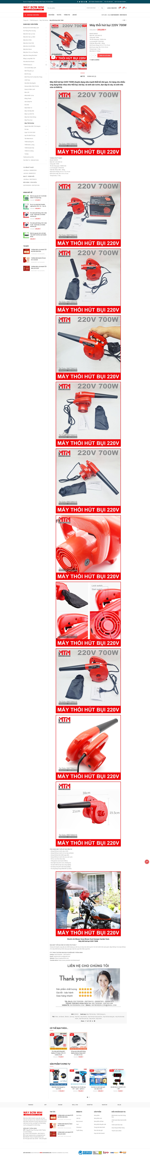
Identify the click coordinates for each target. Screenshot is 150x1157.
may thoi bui (83, 1016)
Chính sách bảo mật (117, 1124)
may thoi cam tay (83, 1018)
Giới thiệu (79, 1115)
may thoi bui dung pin (108, 1016)
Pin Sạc (27, 129)
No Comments (41, 253)
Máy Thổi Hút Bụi (44, 20)
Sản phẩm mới (98, 1118)
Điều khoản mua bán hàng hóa (119, 1116)
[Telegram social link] (86, 2)
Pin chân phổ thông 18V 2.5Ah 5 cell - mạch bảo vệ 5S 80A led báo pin (38, 214)
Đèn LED (27, 92)
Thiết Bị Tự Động (29, 151)
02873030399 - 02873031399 (31, 185)
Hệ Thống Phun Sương (29, 30)
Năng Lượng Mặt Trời (29, 58)
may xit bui (92, 1018)
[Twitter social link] (80, 2)
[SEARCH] (102, 8)
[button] (66, 1039)
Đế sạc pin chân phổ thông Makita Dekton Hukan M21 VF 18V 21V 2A (78, 1053)
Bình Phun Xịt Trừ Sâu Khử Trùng (33, 77)
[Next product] (126, 20)
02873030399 (115, 15)
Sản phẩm (96, 1115)
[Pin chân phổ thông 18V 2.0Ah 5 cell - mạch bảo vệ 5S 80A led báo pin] (26, 226)
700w (56, 1016)
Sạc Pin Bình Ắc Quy (30, 135)
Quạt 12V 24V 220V (30, 132)
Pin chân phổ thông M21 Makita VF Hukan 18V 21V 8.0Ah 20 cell (58, 1053)
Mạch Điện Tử (28, 107)
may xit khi (99, 1018)
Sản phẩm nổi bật (98, 1121)
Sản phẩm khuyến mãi (100, 1124)
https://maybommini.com (37, 1137)
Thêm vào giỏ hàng (104, 55)
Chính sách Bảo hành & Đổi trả (119, 1120)
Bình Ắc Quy (28, 74)
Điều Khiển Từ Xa (29, 95)
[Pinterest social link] (82, 2)
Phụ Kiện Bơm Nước (28, 61)
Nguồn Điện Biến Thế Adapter (32, 126)
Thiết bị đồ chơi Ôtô (28, 157)
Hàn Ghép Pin (28, 101)
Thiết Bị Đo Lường (29, 144)
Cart (77, 1124)
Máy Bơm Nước (27, 49)
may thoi (77, 1016)
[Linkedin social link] (84, 2)
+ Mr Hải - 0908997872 (29, 173)
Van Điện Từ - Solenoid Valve (31, 160)
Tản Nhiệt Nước (29, 138)
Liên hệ (78, 1118)
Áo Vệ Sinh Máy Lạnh (30, 67)
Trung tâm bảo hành (99, 1127)
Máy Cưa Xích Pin (29, 114)
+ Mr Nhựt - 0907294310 (30, 179)
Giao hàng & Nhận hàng (118, 1127)
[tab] (82, 75)
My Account (79, 1121)
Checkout (78, 1127)
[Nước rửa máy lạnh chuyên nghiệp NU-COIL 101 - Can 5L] (26, 206)
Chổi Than (27, 80)
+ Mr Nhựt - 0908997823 (30, 170)
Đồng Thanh (28, 98)
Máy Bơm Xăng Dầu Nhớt (30, 55)
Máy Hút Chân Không (30, 117)
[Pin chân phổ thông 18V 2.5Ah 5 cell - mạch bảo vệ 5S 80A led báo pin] (26, 216)
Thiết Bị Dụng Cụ (34, 20)
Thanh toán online (116, 1130)
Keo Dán (27, 104)
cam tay (72, 1016)
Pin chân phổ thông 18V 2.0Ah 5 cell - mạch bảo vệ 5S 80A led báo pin (38, 224)
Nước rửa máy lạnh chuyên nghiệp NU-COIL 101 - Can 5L (38, 205)
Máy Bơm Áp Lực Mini (29, 37)
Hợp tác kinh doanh (99, 1133)
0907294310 (123, 15)
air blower (61, 1016)
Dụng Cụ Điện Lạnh (30, 89)
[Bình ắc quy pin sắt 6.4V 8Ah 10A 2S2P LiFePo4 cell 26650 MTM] (26, 236)
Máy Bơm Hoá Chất (28, 43)
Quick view (66, 1043)
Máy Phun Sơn (28, 120)
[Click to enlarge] (53, 57)
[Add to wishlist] (66, 1035)
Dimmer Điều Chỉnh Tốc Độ (32, 86)
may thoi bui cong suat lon (95, 1016)
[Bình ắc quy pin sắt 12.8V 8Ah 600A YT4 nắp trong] (26, 198)
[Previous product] (122, 20)
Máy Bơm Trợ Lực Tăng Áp (30, 52)
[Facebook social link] (78, 2)
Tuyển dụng (79, 1130)
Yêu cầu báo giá (98, 1130)
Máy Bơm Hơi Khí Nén (29, 46)
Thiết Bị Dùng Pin (29, 141)
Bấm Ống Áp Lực (29, 70)
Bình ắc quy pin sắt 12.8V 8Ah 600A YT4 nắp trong (38, 196)
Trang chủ (25, 20)
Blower (67, 1016)
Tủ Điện (27, 154)
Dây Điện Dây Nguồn (30, 83)
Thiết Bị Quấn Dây (29, 148)
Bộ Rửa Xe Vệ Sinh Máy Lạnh (31, 27)
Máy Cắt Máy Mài (29, 111)
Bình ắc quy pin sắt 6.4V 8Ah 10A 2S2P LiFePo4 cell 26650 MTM (38, 235)
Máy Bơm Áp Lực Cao (29, 34)
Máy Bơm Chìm (27, 40)
